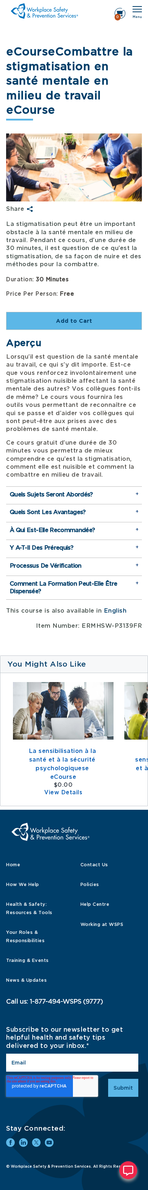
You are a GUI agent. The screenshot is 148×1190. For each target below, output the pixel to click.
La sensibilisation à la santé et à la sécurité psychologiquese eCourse (63, 764)
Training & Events (27, 960)
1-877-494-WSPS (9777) (66, 1001)
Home (13, 864)
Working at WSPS (102, 924)
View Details (63, 792)
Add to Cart (74, 321)
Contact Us (94, 864)
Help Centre (95, 904)
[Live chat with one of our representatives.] (128, 1170)
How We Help (22, 884)
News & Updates (26, 980)
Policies (89, 884)
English (115, 610)
